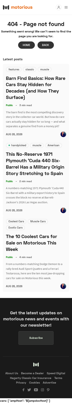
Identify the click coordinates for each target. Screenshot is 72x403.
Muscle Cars (38, 221)
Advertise (49, 382)
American (53, 145)
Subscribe (36, 337)
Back (45, 45)
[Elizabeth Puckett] (63, 134)
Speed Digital (56, 373)
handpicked (18, 145)
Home (26, 45)
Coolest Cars (16, 221)
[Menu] (59, 7)
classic (29, 69)
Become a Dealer (32, 373)
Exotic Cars (15, 227)
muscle (44, 69)
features (13, 69)
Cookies (34, 382)
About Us (11, 373)
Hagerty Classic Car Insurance (30, 378)
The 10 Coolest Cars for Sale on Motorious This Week (31, 242)
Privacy (21, 382)
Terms (58, 378)
